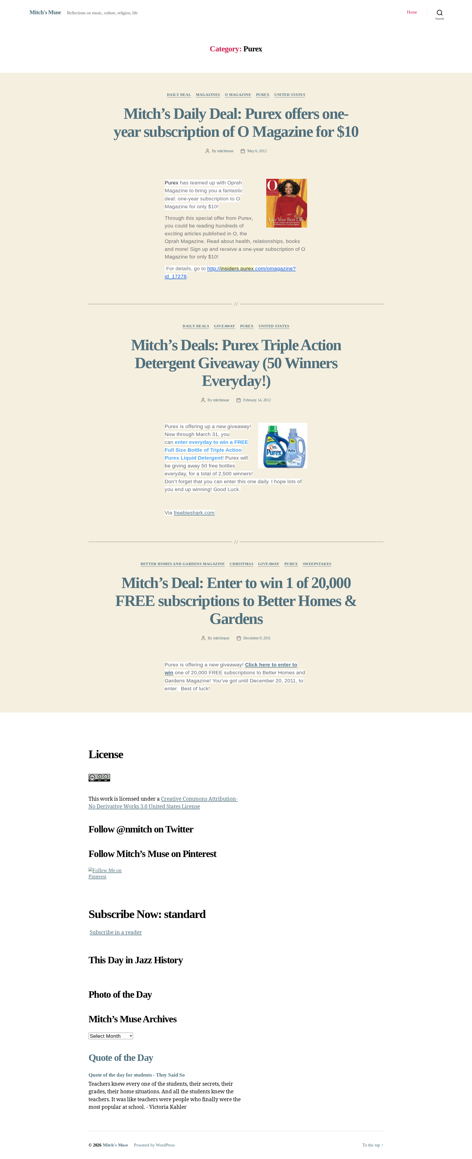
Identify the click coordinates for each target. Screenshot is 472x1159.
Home (412, 12)
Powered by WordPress (154, 1145)
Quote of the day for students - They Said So (136, 1075)
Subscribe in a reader (116, 932)
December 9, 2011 (257, 638)
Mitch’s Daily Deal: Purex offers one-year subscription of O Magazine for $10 (236, 122)
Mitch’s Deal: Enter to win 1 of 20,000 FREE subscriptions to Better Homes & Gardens (235, 600)
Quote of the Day (120, 1057)
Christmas (241, 564)
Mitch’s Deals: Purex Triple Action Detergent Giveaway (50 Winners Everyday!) (236, 363)
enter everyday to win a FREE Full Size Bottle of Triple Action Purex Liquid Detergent (206, 450)
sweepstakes (317, 564)
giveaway (224, 326)
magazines (208, 95)
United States (289, 95)
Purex (263, 95)
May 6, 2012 (256, 151)
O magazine (238, 95)
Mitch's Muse (45, 12)
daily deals (196, 326)
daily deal (179, 95)
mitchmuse (225, 151)
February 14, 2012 (257, 400)
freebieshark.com (194, 512)
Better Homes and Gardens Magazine (183, 564)
